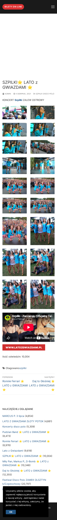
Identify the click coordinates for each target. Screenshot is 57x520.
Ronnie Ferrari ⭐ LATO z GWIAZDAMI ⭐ (26, 441)
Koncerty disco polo (14, 426)
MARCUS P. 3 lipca (13, 415)
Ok (10, 512)
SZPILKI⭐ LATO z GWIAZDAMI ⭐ (22, 455)
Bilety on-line (13, 6)
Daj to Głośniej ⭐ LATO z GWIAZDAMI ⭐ (26, 470)
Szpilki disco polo (44, 94)
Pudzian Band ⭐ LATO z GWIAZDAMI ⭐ (26, 432)
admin (7, 94)
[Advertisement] (28, 43)
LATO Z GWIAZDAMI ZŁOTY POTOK (22, 421)
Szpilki (18, 99)
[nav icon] (53, 7)
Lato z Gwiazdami (12, 450)
